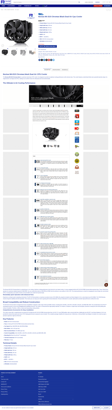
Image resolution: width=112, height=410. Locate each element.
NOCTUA (44, 53)
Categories (11, 5)
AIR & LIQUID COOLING (9, 9)
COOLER (82, 53)
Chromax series (52, 55)
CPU (41, 53)
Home (3, 5)
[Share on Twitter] (44, 60)
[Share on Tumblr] (51, 60)
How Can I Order (42, 391)
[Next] (34, 29)
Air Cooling (74, 53)
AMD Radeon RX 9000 (43, 384)
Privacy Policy (4, 391)
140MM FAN (69, 53)
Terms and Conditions (6, 386)
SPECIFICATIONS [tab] (56, 69)
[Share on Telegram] (53, 60)
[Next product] (107, 10)
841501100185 (45, 55)
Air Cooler (17, 9)
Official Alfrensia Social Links (45, 404)
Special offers (98, 5)
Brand (39, 394)
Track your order (4, 379)
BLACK (106, 53)
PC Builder (40, 376)
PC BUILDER (107, 5)
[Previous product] (110, 10)
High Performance (56, 53)
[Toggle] (73, 399)
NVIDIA (37, 5)
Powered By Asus (42, 379)
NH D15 (78, 53)
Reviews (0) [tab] (65, 69)
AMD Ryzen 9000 (42, 386)
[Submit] (79, 2)
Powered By (28, 5)
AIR (51, 53)
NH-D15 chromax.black (100, 53)
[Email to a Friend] (46, 60)
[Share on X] (42, 60)
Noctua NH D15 (93, 53)
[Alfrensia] (6, 2)
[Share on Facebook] (39, 60)
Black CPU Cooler (61, 55)
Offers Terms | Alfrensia (43, 401)
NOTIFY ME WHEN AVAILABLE (48, 46)
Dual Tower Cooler (63, 53)
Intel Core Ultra (41, 389)
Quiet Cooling (86, 53)
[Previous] (3, 29)
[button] (106, 2)
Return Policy (4, 389)
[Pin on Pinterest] (49, 60)
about (2, 376)
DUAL (56, 55)
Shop (19, 5)
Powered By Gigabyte (43, 381)
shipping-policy (4, 394)
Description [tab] (47, 69)
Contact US (3, 381)
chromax (48, 53)
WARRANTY (4, 384)
